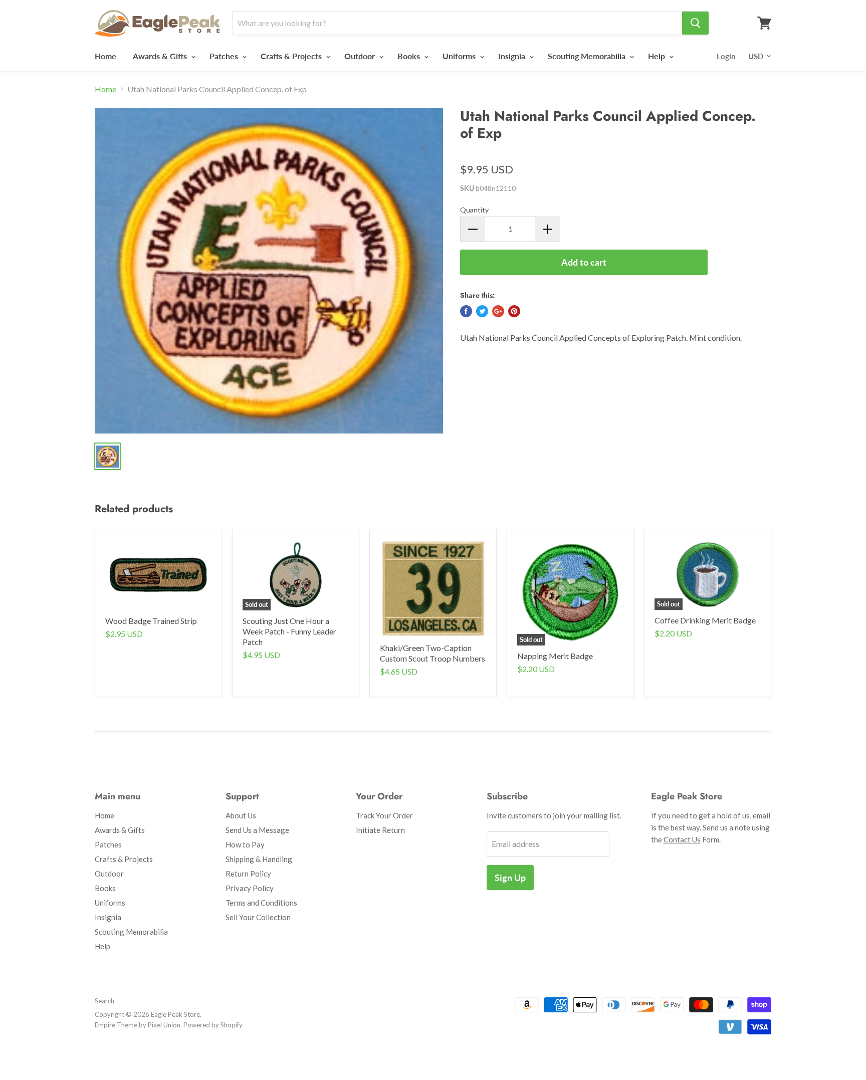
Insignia (512, 56)
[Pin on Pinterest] (514, 311)
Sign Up (510, 877)
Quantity (474, 209)
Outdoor (360, 56)
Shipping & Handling (259, 858)
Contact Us (682, 839)
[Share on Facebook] (466, 311)
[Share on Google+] (498, 311)
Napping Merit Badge (555, 656)
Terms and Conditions (261, 902)
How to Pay (245, 844)
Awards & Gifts (161, 56)
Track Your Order (384, 815)
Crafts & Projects (292, 56)
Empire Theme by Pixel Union (137, 1025)
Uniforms (460, 56)
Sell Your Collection (258, 917)
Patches (224, 56)
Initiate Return (380, 829)
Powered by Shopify (213, 1025)
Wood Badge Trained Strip (151, 620)
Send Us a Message (257, 829)
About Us (241, 815)
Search (104, 1001)
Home (105, 56)
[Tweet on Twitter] (482, 311)
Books (409, 56)
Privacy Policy (250, 888)
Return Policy (248, 873)
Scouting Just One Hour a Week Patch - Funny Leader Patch (289, 631)
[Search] (695, 23)
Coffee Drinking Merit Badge (705, 620)
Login (726, 56)
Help (657, 56)
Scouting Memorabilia (587, 56)
